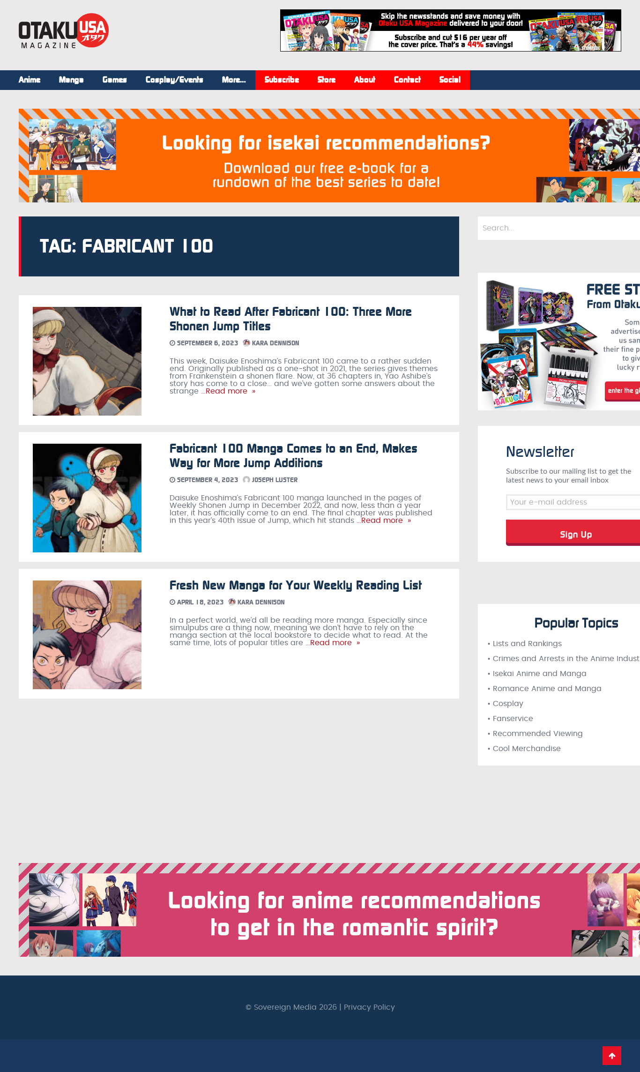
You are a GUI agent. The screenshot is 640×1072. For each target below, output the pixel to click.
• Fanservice (510, 718)
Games (115, 80)
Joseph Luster (274, 480)
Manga (71, 80)
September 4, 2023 (206, 480)
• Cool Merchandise (524, 748)
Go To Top (612, 1055)
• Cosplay (505, 703)
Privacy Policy (369, 1007)
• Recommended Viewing (535, 733)
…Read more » (227, 391)
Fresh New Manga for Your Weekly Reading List (296, 585)
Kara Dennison (274, 343)
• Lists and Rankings (524, 644)
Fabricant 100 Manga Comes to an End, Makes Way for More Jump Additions (293, 455)
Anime (29, 80)
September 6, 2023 (206, 343)
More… (234, 80)
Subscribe (282, 80)
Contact (407, 80)
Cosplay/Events (174, 80)
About (364, 80)
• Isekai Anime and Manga (537, 673)
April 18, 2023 (199, 602)
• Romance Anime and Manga (544, 688)
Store (326, 80)
